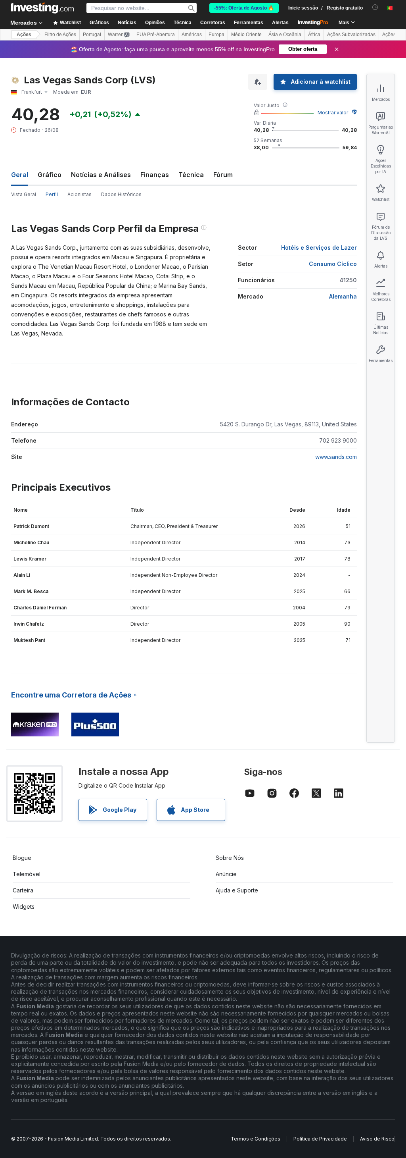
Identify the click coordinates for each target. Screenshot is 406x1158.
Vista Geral (23, 194)
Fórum (223, 175)
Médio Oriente (246, 34)
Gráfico (49, 175)
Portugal (92, 34)
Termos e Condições (255, 1139)
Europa (216, 34)
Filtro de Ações (60, 34)
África (314, 34)
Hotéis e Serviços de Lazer (319, 247)
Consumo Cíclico (333, 263)
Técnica (191, 175)
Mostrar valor (333, 113)
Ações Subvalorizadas (351, 34)
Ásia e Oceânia (284, 34)
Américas (192, 34)
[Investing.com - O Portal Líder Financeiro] (42, 7)
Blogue (22, 857)
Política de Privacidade (320, 1139)
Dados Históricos (121, 194)
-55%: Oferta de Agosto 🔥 (244, 8)
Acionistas (79, 194)
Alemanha (343, 296)
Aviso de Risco (377, 1139)
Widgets (23, 906)
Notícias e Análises (101, 175)
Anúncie (226, 874)
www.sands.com (336, 456)
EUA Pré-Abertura (155, 34)
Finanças (154, 175)
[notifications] (375, 7)
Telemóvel (26, 874)
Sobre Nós (230, 857)
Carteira (23, 890)
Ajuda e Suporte (237, 890)
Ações (24, 34)
